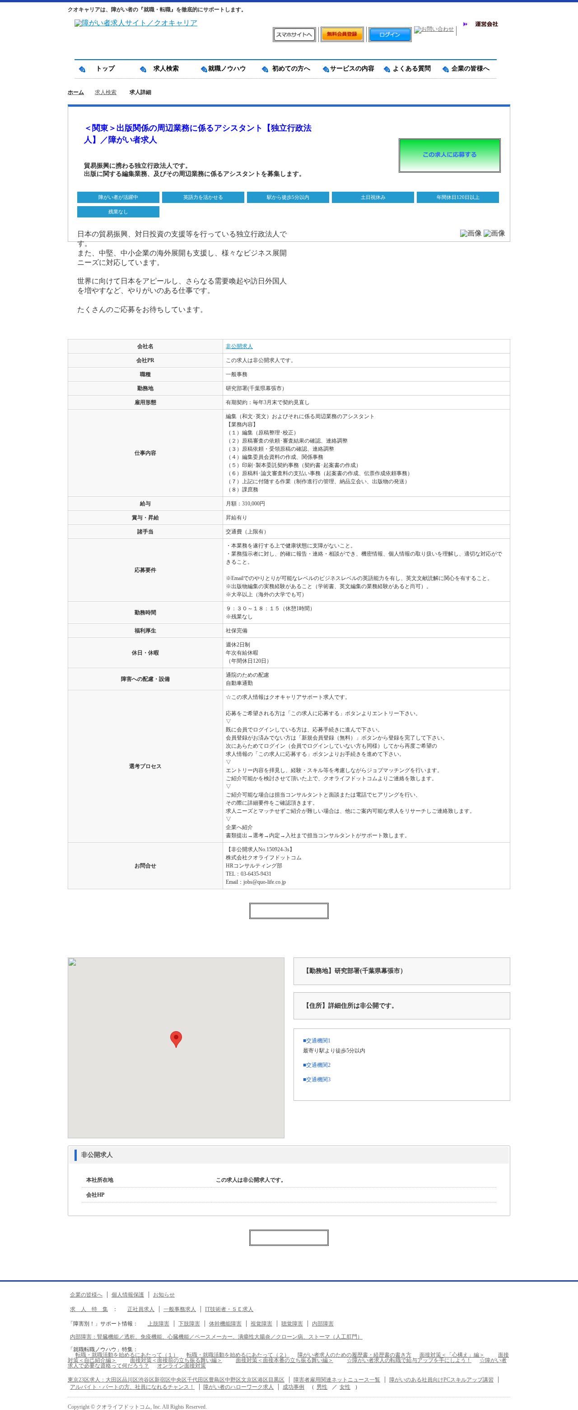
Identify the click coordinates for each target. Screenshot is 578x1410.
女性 (345, 1387)
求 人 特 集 (89, 1309)
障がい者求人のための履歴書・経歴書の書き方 (354, 1355)
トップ (105, 68)
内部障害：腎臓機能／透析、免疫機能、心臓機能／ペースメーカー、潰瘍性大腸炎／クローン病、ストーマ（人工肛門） (216, 1337)
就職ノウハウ (227, 68)
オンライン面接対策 (181, 1366)
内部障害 (323, 1323)
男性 (322, 1387)
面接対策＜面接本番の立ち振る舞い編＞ (284, 1360)
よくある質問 (409, 68)
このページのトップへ (564, 1400)
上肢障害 (158, 1323)
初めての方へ (288, 68)
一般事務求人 (179, 1309)
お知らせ (164, 1295)
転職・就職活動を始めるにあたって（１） (126, 1355)
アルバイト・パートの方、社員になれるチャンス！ (132, 1387)
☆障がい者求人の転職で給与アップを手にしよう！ (409, 1360)
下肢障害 (189, 1323)
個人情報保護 (128, 1295)
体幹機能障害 (225, 1323)
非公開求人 (239, 346)
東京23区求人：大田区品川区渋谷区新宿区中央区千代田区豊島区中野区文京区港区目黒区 (176, 1380)
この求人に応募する (449, 155)
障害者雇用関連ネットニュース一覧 (337, 1380)
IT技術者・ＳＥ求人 (229, 1309)
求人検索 (166, 68)
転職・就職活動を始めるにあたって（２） (237, 1355)
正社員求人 (140, 1309)
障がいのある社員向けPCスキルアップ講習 (441, 1380)
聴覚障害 (292, 1323)
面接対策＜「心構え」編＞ (452, 1355)
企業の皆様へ (467, 68)
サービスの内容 (349, 68)
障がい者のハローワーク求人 (238, 1387)
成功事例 (293, 1387)
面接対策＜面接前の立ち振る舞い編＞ (176, 1360)
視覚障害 (261, 1323)
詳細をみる (134, 1155)
